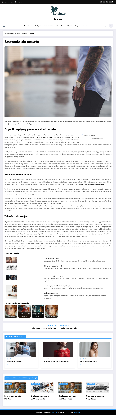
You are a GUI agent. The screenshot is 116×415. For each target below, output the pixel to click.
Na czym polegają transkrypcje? (54, 276)
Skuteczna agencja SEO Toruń (43, 397)
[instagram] (110, 2)
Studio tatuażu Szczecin (51, 293)
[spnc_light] (111, 26)
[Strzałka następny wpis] (110, 327)
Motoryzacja (47, 26)
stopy (92, 191)
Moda (57, 26)
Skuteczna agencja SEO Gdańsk (98, 397)
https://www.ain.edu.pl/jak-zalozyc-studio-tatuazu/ (90, 184)
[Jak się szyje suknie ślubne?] (94, 349)
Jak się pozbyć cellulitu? (51, 258)
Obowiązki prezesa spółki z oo (44, 328)
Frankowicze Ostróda (68, 328)
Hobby (37, 26)
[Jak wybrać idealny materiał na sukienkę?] (58, 349)
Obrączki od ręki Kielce (14, 361)
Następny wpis (64, 325)
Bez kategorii (10, 383)
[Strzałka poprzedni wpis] (5, 327)
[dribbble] (107, 2)
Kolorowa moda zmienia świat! (53, 266)
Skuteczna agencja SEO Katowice (15, 397)
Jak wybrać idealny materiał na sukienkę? (56, 361)
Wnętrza (77, 26)
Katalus (57, 19)
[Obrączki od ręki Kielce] (21, 349)
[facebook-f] (101, 2)
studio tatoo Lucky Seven (44, 137)
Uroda (63, 26)
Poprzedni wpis (51, 325)
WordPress (54, 412)
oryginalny (23, 236)
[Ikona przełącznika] (4, 26)
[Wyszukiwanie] (105, 26)
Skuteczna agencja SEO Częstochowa (70, 397)
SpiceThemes (77, 412)
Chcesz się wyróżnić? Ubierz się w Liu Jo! (57, 286)
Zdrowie (84, 26)
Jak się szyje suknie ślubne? (88, 361)
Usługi (69, 26)
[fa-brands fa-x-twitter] (104, 2)
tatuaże (43, 121)
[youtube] (112, 2)
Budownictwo (26, 26)
